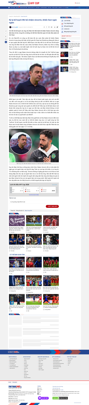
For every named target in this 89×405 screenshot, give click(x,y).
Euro (25, 369)
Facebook (40, 389)
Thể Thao (49, 7)
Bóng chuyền (55, 7)
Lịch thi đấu (12, 7)
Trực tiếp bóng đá (13, 365)
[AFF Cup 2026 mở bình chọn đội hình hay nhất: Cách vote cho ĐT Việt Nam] (34, 280)
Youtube (40, 388)
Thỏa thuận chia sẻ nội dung (58, 386)
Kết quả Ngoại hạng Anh (57, 360)
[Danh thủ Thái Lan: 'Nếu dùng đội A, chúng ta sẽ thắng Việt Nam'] (51, 299)
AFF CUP (17, 7)
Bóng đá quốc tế (31, 7)
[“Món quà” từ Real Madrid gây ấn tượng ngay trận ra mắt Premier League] (34, 220)
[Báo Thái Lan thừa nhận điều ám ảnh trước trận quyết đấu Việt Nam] (51, 280)
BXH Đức (40, 366)
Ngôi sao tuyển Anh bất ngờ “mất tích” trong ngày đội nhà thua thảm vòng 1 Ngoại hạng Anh (50, 247)
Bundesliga (26, 365)
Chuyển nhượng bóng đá (14, 366)
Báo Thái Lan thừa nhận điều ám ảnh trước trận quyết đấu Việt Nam (51, 288)
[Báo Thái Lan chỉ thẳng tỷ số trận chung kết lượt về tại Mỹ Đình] (34, 262)
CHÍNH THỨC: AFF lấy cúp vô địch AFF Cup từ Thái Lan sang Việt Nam (16, 307)
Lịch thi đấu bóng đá (13, 358)
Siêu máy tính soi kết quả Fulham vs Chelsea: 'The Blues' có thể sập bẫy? (34, 247)
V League (25, 366)
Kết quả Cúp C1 (56, 358)
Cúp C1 (25, 360)
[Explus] (34, 200)
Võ (68, 365)
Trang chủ (11, 16)
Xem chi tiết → (55, 184)
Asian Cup (26, 371)
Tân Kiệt (12, 232)
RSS (39, 392)
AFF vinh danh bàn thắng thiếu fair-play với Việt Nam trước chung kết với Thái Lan (33, 307)
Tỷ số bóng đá (12, 363)
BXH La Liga (41, 360)
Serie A (25, 363)
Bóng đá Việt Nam (23, 7)
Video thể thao (12, 368)
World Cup (26, 368)
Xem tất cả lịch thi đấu (34, 194)
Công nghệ (15, 382)
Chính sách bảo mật (56, 388)
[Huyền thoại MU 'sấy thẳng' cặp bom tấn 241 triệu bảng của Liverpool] (51, 220)
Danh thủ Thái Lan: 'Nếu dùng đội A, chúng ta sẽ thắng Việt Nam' (50, 307)
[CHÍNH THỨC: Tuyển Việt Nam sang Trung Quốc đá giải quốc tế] (51, 262)
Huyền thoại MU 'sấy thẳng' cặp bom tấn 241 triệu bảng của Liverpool (50, 229)
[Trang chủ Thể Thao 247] (9, 7)
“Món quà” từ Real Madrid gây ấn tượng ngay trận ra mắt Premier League (33, 229)
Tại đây (62, 389)
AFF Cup (25, 376)
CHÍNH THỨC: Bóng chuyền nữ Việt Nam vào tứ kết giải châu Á (16, 288)
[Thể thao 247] (17, 3)
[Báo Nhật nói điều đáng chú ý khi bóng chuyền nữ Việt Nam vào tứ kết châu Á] (17, 262)
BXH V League (41, 369)
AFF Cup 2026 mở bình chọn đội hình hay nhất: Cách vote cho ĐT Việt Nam (33, 289)
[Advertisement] (44, 12)
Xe (63, 7)
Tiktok (40, 394)
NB (45, 272)
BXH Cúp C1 (41, 363)
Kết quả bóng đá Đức (57, 365)
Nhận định (38, 7)
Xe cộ (69, 363)
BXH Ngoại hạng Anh (42, 358)
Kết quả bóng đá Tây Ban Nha (58, 363)
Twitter (39, 391)
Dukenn (29, 250)
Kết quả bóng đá (12, 360)
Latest (10, 382)
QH (11, 310)
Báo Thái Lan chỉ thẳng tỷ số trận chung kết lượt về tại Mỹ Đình (33, 269)
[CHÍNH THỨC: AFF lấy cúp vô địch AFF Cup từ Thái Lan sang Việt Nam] (17, 299)
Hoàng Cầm (13, 290)
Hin (11, 273)
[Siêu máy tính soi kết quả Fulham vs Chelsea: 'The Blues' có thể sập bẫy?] (34, 239)
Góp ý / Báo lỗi (52, 206)
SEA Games (26, 374)
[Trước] (11, 190)
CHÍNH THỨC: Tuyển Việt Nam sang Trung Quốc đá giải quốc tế (50, 269)
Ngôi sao (64, 38)
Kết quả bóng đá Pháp (57, 366)
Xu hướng (66, 7)
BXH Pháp (40, 368)
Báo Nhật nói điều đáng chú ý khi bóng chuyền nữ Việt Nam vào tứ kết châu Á (16, 270)
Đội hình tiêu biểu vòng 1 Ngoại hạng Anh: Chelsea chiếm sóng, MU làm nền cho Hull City (16, 229)
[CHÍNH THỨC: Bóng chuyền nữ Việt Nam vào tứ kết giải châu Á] (17, 280)
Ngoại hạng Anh (24, 16)
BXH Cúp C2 (41, 365)
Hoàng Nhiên (47, 309)
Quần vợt (69, 360)
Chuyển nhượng (43, 7)
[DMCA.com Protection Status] (60, 398)
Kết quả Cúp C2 (56, 368)
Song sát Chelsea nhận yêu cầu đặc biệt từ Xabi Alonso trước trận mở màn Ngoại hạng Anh (16, 247)
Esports (60, 7)
